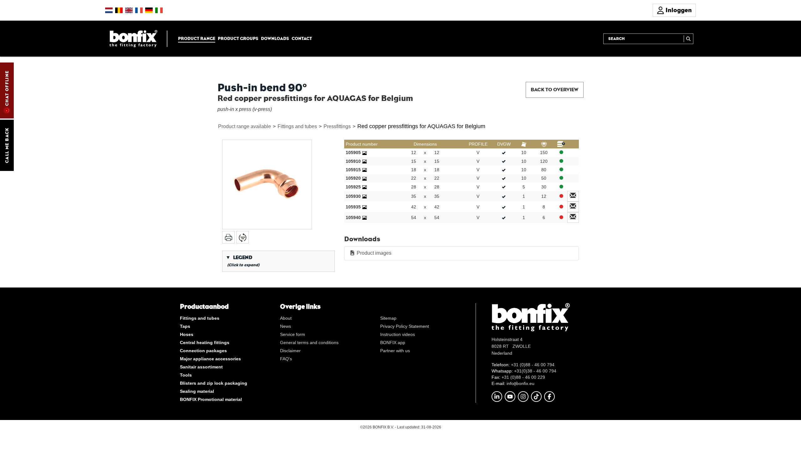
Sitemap (388, 318)
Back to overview (555, 89)
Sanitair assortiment (201, 366)
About (286, 318)
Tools (186, 375)
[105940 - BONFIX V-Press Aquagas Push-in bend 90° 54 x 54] (364, 217)
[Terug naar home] (133, 38)
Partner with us (395, 350)
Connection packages (203, 350)
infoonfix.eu (520, 383)
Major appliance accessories (210, 358)
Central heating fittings (204, 342)
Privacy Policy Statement (404, 326)
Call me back (6, 145)
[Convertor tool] (242, 237)
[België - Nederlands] (119, 10)
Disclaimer (290, 350)
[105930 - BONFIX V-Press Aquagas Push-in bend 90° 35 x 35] (364, 196)
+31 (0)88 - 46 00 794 (532, 364)
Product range (196, 38)
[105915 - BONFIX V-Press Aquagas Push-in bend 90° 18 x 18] (364, 169)
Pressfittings (337, 126)
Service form (292, 334)
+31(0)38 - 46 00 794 (535, 370)
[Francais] (139, 10)
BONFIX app (392, 342)
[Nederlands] (109, 10)
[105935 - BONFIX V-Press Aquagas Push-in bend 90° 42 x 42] (364, 206)
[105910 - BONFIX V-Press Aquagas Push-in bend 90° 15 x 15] (364, 161)
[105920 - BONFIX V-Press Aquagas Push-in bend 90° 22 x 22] (364, 178)
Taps (185, 326)
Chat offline (6, 88)
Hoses (186, 334)
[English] (129, 10)
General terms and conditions (309, 342)
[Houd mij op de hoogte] (573, 196)
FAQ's (286, 358)
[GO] (688, 38)
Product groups (238, 38)
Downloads (275, 38)
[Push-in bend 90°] (267, 184)
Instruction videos (397, 334)
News (285, 326)
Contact (302, 38)
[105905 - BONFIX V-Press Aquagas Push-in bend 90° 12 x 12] (364, 152)
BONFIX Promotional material (211, 399)
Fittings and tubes (297, 126)
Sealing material (197, 391)
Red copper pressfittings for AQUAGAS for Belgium (421, 126)
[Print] (228, 237)
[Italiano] (159, 10)
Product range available (244, 126)
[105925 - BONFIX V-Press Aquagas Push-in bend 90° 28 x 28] (364, 186)
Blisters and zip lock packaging (213, 383)
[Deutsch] (149, 10)
